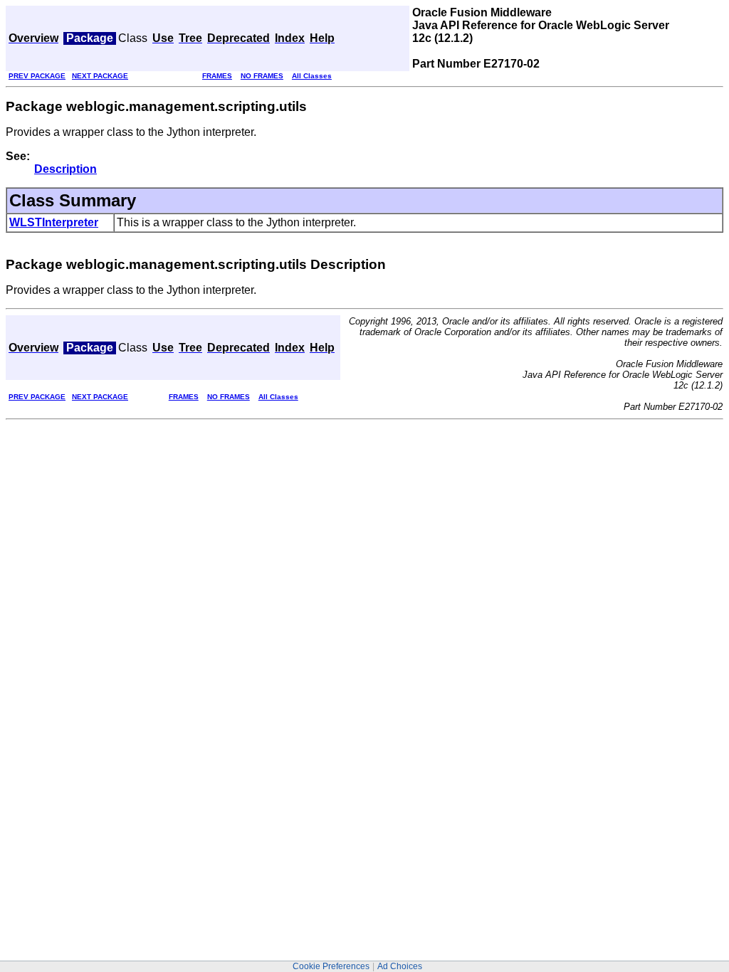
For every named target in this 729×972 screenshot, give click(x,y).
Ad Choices (399, 966)
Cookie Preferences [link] (331, 966)
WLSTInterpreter (53, 222)
